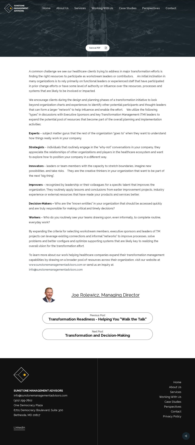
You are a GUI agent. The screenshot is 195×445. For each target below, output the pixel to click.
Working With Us (170, 396)
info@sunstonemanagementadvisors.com (56, 269)
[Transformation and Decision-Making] (97, 334)
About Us (175, 387)
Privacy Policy (172, 416)
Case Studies (173, 401)
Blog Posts (97, 35)
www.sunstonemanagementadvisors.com (55, 264)
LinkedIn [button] (19, 427)
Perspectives (172, 406)
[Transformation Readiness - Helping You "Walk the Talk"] (97, 318)
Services (175, 392)
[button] (98, 48)
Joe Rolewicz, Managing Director (105, 295)
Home (177, 382)
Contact (176, 411)
